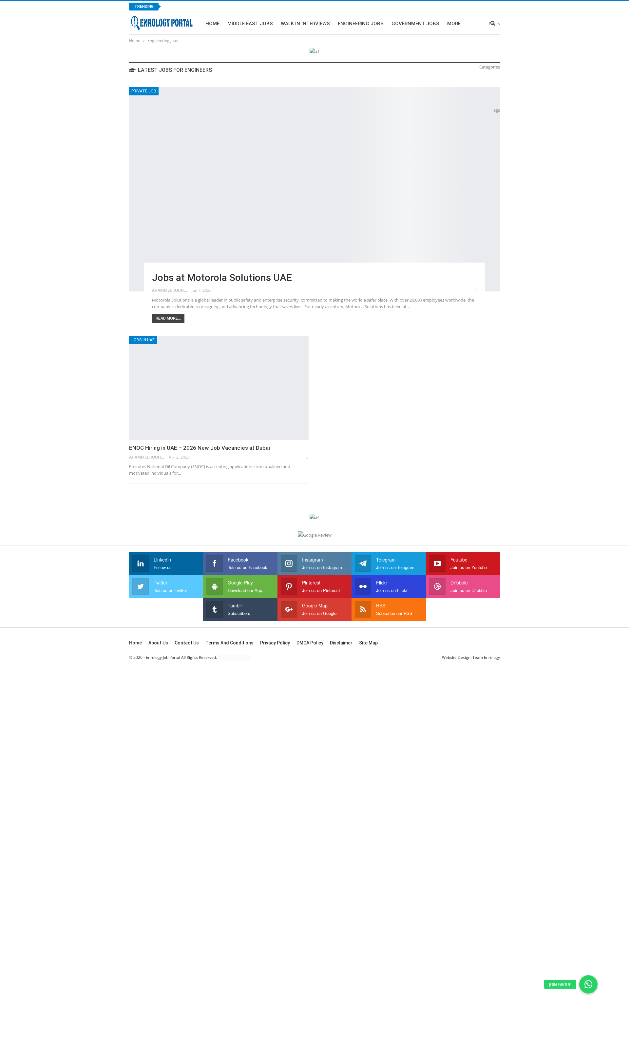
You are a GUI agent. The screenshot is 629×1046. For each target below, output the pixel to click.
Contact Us (187, 642)
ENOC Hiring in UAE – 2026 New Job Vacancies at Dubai (199, 447)
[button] (588, 984)
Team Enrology (486, 657)
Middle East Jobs (250, 24)
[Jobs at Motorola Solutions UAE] (314, 189)
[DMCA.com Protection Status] (234, 657)
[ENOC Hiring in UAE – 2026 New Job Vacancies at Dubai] (219, 388)
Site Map (368, 642)
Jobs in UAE (143, 340)
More (454, 24)
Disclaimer (341, 642)
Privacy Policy (275, 642)
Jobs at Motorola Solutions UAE (222, 277)
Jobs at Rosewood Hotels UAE (205, 6)
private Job (143, 91)
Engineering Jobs (361, 24)
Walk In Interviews (305, 24)
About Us (158, 642)
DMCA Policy (309, 642)
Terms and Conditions (229, 642)
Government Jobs (415, 24)
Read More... (168, 318)
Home (212, 24)
